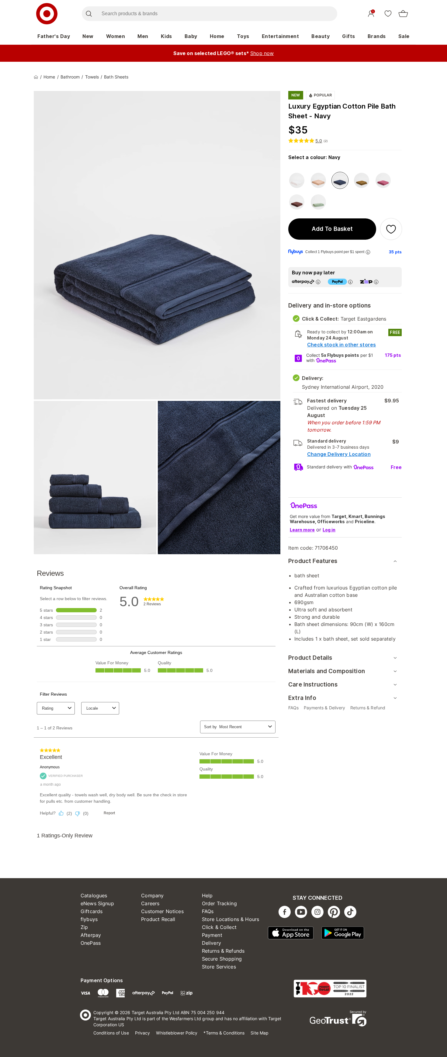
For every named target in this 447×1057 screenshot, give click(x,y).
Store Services (219, 967)
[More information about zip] (376, 282)
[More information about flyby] (368, 252)
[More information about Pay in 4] (350, 282)
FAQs (208, 911)
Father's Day (53, 36)
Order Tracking (219, 903)
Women (115, 36)
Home (217, 36)
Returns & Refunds (223, 951)
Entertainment (280, 36)
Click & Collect (219, 927)
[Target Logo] (46, 13)
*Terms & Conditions (223, 1032)
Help (207, 895)
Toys (243, 36)
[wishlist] (388, 13)
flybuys (89, 919)
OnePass (91, 943)
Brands (377, 36)
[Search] (88, 13)
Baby (191, 36)
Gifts (348, 36)
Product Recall (158, 919)
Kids (166, 36)
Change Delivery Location (339, 454)
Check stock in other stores (341, 345)
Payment (212, 935)
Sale (404, 36)
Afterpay (91, 935)
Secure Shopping (222, 959)
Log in (329, 529)
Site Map (260, 1032)
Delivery (211, 943)
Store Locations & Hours (230, 919)
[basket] (403, 14)
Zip (84, 927)
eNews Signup (97, 903)
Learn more (302, 529)
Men (142, 36)
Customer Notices (162, 911)
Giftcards (91, 911)
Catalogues (94, 895)
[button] (332, 229)
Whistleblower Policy (176, 1032)
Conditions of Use (111, 1032)
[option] (296, 180)
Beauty (320, 36)
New (88, 36)
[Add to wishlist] (391, 229)
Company (152, 895)
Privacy (142, 1032)
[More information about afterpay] (318, 282)
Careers (150, 903)
